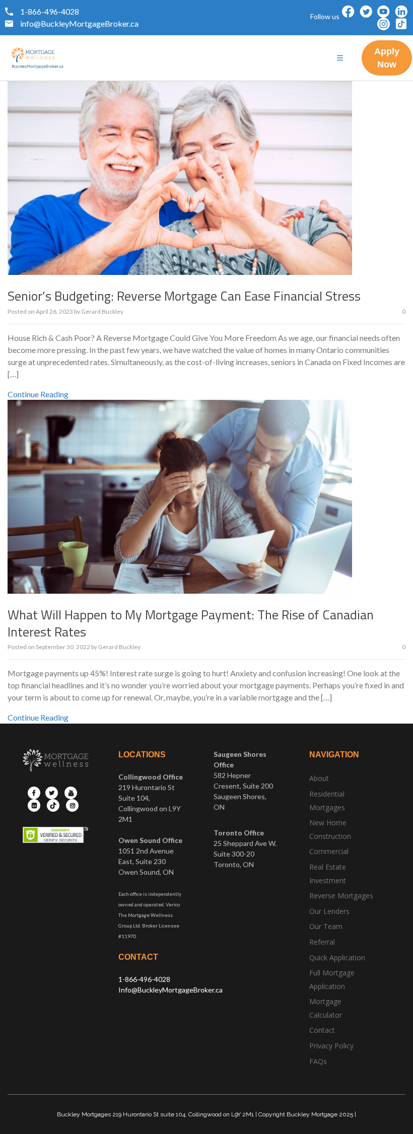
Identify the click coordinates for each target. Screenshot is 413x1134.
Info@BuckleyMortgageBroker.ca (170, 989)
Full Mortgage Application (332, 979)
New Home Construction (330, 829)
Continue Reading (38, 394)
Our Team (325, 926)
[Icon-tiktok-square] (401, 24)
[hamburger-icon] (340, 58)
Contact (322, 1030)
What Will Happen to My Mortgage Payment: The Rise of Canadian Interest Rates (191, 623)
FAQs (318, 1061)
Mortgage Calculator (325, 1008)
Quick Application (337, 957)
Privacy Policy (331, 1045)
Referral (322, 942)
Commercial (329, 851)
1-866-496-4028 (144, 979)
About (319, 778)
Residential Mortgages (327, 800)
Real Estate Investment (327, 873)
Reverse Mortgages (341, 895)
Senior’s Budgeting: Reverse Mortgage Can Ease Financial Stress (184, 296)
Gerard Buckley (102, 311)
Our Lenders (329, 911)
